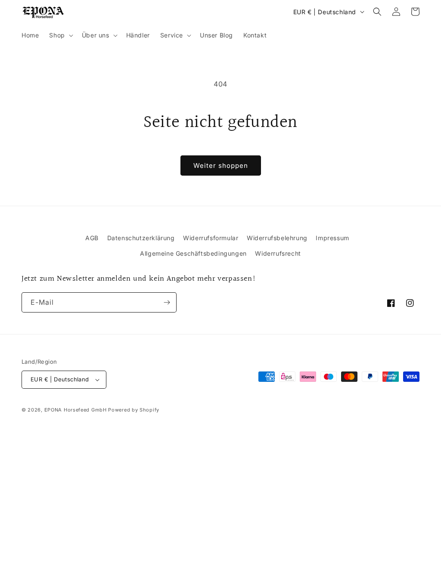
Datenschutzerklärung (141, 237)
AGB (92, 237)
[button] (60, 35)
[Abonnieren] (166, 302)
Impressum (332, 237)
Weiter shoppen (220, 165)
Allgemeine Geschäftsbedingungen (193, 253)
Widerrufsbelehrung (277, 237)
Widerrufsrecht (278, 253)
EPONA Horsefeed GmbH (75, 410)
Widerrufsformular (210, 237)
